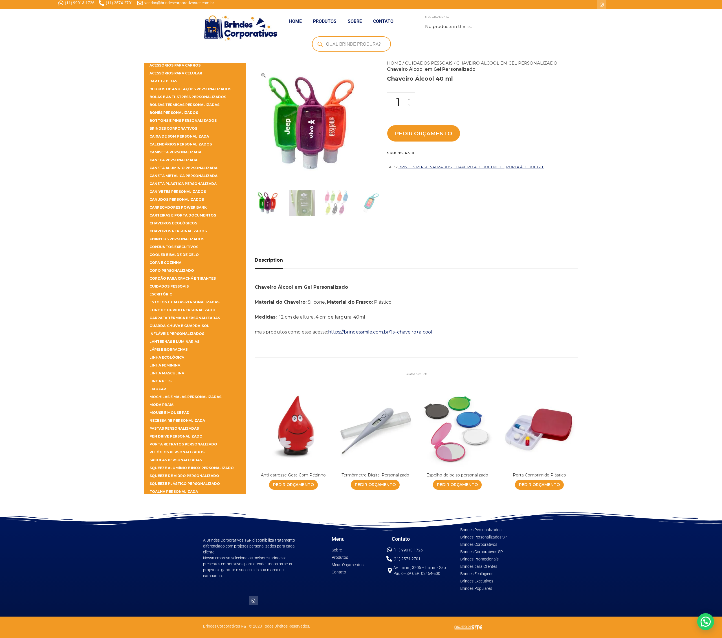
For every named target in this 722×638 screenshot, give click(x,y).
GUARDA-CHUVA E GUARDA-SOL (179, 326)
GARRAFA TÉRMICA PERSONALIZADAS (184, 318)
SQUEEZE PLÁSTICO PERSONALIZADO (184, 484)
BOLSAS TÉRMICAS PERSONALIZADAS (184, 105)
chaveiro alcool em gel (479, 167)
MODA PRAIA (161, 405)
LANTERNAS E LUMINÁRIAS (174, 341)
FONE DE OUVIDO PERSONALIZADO (182, 310)
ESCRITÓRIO (161, 294)
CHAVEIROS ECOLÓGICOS (173, 223)
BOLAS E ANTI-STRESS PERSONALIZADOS (187, 97)
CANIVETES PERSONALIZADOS (177, 191)
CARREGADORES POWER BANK (178, 207)
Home (394, 63)
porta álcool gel (525, 167)
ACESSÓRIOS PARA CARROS (175, 65)
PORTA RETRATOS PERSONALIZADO (183, 444)
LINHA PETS (160, 381)
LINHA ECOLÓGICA (166, 357)
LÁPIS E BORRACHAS (168, 349)
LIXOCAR (157, 389)
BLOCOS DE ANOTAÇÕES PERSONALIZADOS (190, 89)
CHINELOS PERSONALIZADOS (176, 239)
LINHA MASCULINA (166, 373)
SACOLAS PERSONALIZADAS (175, 460)
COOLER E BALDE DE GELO (174, 255)
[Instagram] (601, 4)
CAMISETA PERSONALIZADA (175, 152)
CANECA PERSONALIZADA (173, 160)
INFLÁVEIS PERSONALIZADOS (176, 334)
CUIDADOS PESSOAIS (429, 63)
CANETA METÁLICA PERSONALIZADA (183, 176)
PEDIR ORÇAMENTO (423, 133)
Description (269, 260)
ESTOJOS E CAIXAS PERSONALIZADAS (184, 302)
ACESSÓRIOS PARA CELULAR (175, 73)
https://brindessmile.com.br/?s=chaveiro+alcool (380, 332)
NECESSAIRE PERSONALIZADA (177, 420)
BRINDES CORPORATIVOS (173, 128)
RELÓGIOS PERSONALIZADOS (176, 452)
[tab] (275, 260)
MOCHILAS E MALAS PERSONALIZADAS (185, 397)
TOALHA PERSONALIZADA (173, 491)
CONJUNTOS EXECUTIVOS (173, 247)
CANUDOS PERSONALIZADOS (176, 199)
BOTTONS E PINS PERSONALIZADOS (183, 120)
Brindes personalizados (425, 167)
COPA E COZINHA (165, 263)
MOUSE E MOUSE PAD (169, 412)
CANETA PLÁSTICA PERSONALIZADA (183, 184)
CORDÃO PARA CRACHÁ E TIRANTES (182, 278)
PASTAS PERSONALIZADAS (174, 428)
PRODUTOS (324, 21)
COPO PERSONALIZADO (171, 270)
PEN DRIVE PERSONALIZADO (175, 436)
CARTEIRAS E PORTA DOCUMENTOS (182, 215)
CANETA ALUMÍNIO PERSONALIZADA (183, 168)
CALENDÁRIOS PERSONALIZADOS (180, 144)
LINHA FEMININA (164, 365)
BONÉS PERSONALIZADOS (173, 113)
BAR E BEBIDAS (163, 81)
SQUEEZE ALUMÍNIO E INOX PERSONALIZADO (191, 468)
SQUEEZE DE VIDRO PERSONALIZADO (184, 476)
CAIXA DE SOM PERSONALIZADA (179, 136)
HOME (295, 21)
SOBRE (355, 21)
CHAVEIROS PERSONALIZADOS (178, 231)
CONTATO (383, 21)
